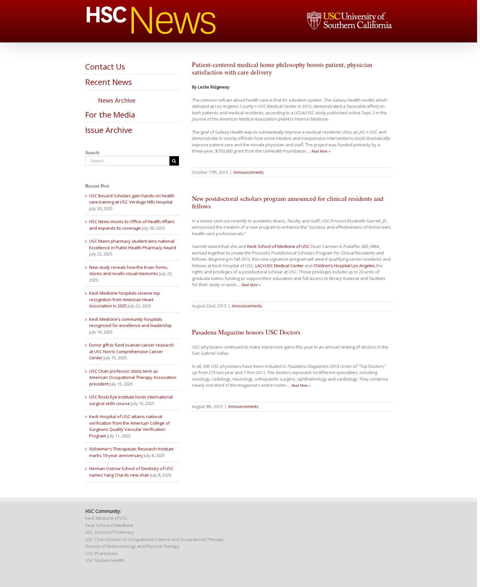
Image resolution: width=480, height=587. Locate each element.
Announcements (248, 172)
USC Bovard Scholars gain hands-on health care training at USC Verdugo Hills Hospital (131, 199)
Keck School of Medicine (109, 525)
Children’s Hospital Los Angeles (344, 266)
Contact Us (105, 66)
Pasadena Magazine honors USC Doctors (246, 332)
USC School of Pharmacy (109, 532)
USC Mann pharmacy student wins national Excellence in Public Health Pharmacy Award (132, 244)
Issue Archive (108, 129)
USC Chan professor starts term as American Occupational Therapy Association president (132, 377)
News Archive (117, 100)
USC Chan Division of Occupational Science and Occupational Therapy (154, 539)
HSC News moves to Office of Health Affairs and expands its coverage (132, 225)
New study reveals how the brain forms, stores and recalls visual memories (128, 270)
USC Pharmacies (101, 553)
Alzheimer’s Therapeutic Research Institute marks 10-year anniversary (131, 452)
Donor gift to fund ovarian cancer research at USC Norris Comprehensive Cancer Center (131, 351)
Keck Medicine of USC (106, 518)
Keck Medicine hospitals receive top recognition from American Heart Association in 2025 (124, 299)
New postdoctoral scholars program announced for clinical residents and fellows (287, 202)
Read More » (321, 151)
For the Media (110, 114)
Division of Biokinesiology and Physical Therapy (132, 546)
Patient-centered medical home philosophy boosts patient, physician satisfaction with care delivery (282, 68)
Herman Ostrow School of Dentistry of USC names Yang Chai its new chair (131, 471)
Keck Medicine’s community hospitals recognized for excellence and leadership (130, 322)
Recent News (108, 81)
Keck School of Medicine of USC (278, 246)
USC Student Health (104, 560)
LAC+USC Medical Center (279, 266)
